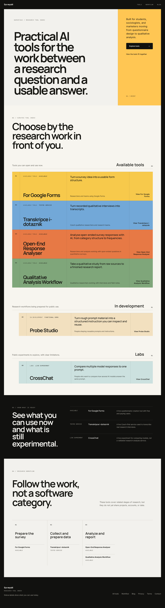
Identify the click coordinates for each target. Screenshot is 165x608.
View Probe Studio (142, 331)
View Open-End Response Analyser (141, 253)
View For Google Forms (143, 195)
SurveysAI (8, 4)
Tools (139, 4)
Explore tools (134, 46)
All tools (115, 594)
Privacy (141, 594)
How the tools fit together (136, 54)
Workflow (149, 4)
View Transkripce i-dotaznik (141, 224)
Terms (149, 594)
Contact (158, 594)
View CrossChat (143, 379)
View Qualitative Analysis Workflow (142, 282)
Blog (159, 4)
